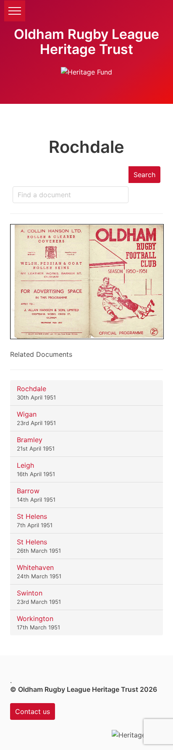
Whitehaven (35, 567)
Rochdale (31, 388)
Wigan (27, 414)
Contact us (32, 711)
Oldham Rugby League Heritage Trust (86, 41)
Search (144, 174)
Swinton (29, 593)
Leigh (25, 465)
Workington (35, 618)
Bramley (29, 440)
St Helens (32, 516)
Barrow (28, 491)
